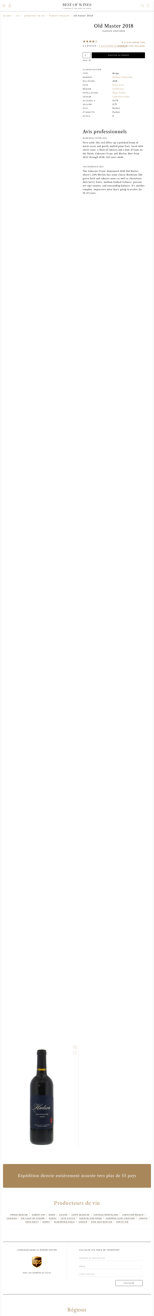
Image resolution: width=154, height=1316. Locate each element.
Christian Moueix (132, 1214)
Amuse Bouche (19, 1214)
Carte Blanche (80, 1214)
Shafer (83, 1222)
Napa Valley (119, 93)
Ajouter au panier (118, 55)
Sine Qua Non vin (101, 1222)
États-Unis (118, 85)
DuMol (53, 1218)
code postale (86, 1271)
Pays (81, 1264)
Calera (63, 1214)
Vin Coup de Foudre (33, 1218)
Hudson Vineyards (113, 31)
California (118, 89)
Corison (11, 1218)
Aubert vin (38, 1214)
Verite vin (122, 1222)
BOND (52, 1214)
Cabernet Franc (121, 97)
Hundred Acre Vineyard (120, 1218)
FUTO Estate (68, 1218)
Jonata (143, 1218)
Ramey (46, 1222)
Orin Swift (32, 1222)
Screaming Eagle (64, 1222)
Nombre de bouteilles (91, 1255)
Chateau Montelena (105, 1214)
